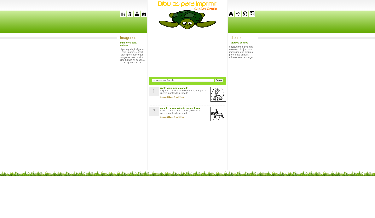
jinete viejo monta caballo (174, 88)
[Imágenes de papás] (137, 16)
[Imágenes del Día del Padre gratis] (123, 16)
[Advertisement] (187, 53)
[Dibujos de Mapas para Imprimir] (245, 16)
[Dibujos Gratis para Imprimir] (231, 16)
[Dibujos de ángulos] (238, 16)
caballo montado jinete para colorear (180, 108)
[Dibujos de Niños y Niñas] (144, 16)
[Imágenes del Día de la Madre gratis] (130, 16)
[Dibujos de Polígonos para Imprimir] (252, 16)
